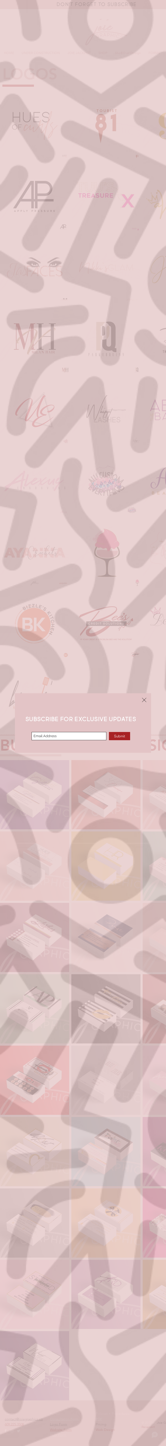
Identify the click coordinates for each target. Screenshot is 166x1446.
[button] (144, 700)
